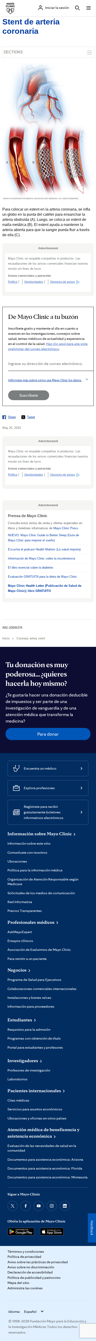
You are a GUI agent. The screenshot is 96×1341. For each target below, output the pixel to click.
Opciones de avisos (62, 281)
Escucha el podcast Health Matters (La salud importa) (44, 549)
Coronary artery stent (31, 638)
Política (12, 281)
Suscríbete (28, 395)
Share (12, 417)
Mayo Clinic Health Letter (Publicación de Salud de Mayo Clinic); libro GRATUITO (44, 588)
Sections (13, 52)
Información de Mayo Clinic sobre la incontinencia (41, 558)
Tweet (31, 417)
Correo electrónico (9, 377)
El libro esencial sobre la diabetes (30, 567)
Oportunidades (33, 281)
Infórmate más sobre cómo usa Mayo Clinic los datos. (45, 380)
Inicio (6, 638)
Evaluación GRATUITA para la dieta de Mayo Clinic (42, 576)
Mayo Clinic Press (65, 528)
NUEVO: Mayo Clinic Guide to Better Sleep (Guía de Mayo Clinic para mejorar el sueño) (43, 537)
